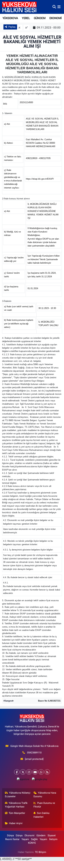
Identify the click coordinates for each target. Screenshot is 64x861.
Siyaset (52, 835)
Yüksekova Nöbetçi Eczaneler (18, 794)
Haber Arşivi (15, 823)
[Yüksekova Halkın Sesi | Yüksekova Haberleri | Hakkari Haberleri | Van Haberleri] (19, 7)
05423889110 (34, 752)
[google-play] (39, 780)
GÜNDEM (39, 18)
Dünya (10, 835)
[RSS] (47, 772)
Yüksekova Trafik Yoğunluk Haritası (16, 805)
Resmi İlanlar (12, 839)
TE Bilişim (40, 852)
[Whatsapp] (41, 772)
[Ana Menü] (59, 6)
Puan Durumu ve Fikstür (44, 805)
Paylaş (12, 26)
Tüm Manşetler (17, 813)
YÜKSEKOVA (10, 18)
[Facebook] (17, 772)
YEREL (26, 18)
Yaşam (25, 839)
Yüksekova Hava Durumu (44, 794)
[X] (23, 772)
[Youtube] (35, 772)
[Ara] (54, 6)
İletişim (53, 839)
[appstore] (23, 780)
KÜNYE (32, 842)
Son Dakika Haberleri (41, 815)
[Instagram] (29, 772)
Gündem (40, 835)
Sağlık (34, 839)
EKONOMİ (55, 18)
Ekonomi (29, 835)
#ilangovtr (8, 701)
